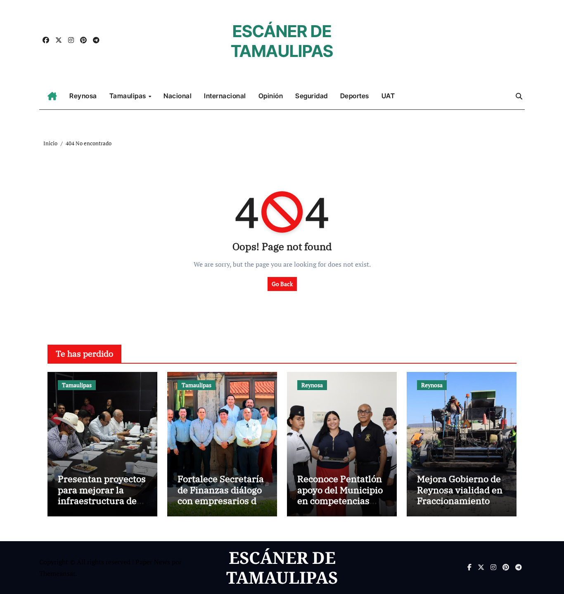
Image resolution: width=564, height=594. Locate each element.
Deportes (354, 96)
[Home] (52, 96)
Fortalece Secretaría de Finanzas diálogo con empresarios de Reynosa (221, 495)
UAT (388, 96)
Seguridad (311, 96)
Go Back (282, 284)
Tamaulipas (128, 96)
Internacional (225, 96)
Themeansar (57, 573)
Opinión (270, 96)
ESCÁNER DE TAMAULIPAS (282, 41)
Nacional (178, 96)
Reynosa (83, 96)
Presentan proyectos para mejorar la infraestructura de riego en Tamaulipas (102, 495)
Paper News (152, 561)
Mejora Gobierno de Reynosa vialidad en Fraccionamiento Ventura (459, 495)
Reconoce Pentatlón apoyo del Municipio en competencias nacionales (340, 495)
